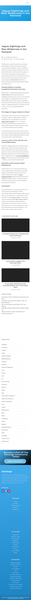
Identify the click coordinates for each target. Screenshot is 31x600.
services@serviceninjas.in (10, 57)
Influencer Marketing (7, 401)
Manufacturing (5, 410)
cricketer (4, 350)
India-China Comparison (7, 398)
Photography (5, 418)
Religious (4, 424)
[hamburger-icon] (27, 3)
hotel (3, 393)
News (3, 413)
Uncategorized (5, 441)
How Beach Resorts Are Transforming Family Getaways (15, 234)
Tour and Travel (20, 59)
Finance (3, 373)
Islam (3, 404)
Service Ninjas (20, 598)
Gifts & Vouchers (6, 381)
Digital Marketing (6, 358)
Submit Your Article (15, 461)
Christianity (4, 347)
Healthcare (4, 384)
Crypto (3, 353)
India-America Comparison (8, 395)
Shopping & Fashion (6, 427)
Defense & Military (6, 356)
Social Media (5, 430)
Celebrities (4, 344)
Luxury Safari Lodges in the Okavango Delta (15, 262)
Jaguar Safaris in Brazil (8, 121)
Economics (4, 361)
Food (3, 376)
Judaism (4, 407)
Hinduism (4, 387)
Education (4, 364)
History (3, 390)
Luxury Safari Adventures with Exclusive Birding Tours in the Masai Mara (15, 285)
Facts (3, 370)
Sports (3, 432)
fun (2, 378)
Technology (4, 435)
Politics (3, 421)
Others (3, 415)
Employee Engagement (7, 367)
